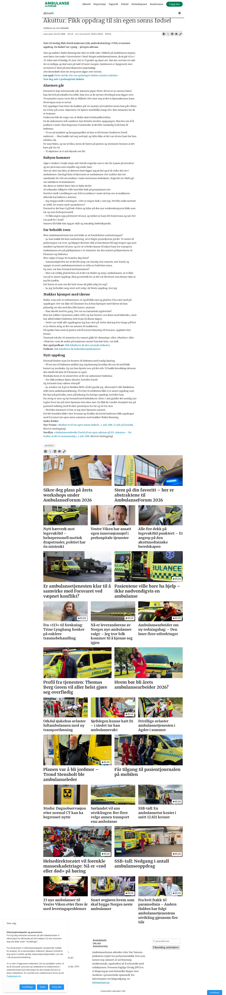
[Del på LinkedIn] (172, 34)
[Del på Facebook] (164, 34)
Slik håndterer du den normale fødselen (87, 345)
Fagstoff (113, 4)
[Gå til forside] (57, 4)
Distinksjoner (139, 4)
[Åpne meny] (179, 13)
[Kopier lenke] (180, 34)
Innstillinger (214, 992)
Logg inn (174, 4)
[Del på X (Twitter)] (168, 34)
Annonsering (100, 946)
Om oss (97, 943)
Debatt (125, 4)
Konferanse (156, 4)
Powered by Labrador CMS (113, 991)
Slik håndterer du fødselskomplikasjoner (77, 349)
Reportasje (100, 4)
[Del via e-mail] (176, 34)
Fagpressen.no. (14, 976)
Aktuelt (86, 4)
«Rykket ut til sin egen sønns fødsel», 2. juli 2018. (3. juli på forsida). (95, 424)
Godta (42, 987)
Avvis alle (56, 987)
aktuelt (49, 446)
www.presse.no (100, 982)
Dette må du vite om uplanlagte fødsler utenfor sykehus (86, 75)
